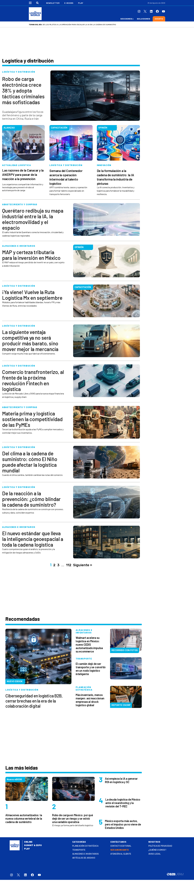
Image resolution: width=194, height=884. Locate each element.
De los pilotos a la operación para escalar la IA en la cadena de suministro (79, 25)
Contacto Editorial (120, 846)
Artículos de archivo (83, 858)
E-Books (68, 3)
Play (80, 3)
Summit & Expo (33, 845)
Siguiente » (82, 565)
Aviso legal (154, 854)
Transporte (78, 850)
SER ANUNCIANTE (119, 850)
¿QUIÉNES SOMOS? (157, 850)
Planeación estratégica (85, 846)
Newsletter (53, 3)
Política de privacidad (160, 846)
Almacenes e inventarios (85, 854)
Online (28, 842)
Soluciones (143, 19)
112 (68, 565)
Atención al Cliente (120, 854)
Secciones (126, 19)
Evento (159, 19)
